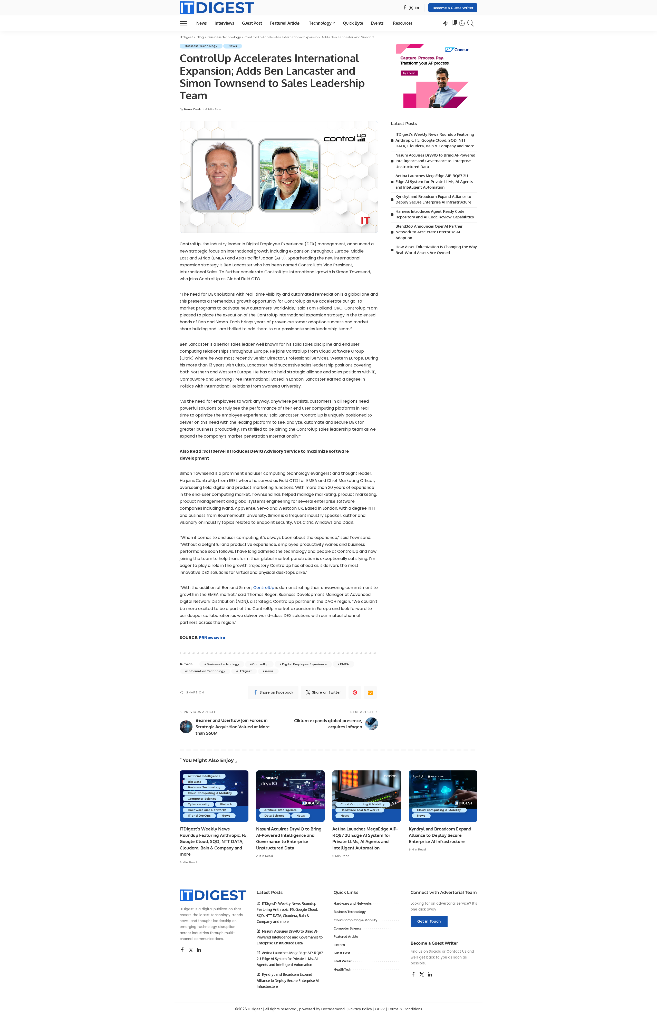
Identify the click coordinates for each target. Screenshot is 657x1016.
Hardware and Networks (207, 810)
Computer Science (202, 798)
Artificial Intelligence (204, 776)
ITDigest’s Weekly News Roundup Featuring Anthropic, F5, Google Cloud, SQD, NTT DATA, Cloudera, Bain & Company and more (434, 140)
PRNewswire (212, 638)
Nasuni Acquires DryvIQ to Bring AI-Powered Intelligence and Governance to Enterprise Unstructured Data (435, 161)
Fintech (226, 804)
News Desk (192, 109)
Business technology (223, 664)
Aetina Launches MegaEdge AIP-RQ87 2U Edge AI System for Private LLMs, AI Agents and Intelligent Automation (434, 181)
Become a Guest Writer (452, 8)
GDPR (380, 1009)
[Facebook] (405, 8)
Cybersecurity (198, 804)
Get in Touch (429, 921)
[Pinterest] (355, 692)
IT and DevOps (199, 815)
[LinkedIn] (417, 8)
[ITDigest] (217, 7)
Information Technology (206, 671)
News (232, 46)
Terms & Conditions (405, 1009)
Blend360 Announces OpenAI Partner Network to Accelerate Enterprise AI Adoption (428, 232)
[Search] (471, 23)
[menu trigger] (186, 23)
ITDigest (245, 671)
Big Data (195, 781)
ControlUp (264, 588)
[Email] (370, 692)
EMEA (344, 664)
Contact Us (456, 951)
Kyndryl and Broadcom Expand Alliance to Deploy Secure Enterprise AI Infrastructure (440, 835)
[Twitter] (411, 8)
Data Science (274, 815)
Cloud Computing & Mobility (210, 793)
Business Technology (201, 46)
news (269, 671)
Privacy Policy (360, 1009)
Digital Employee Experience (304, 664)
